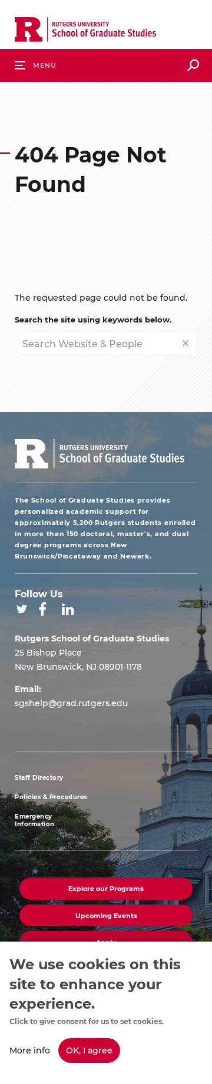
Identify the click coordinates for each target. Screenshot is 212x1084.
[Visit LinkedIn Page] (68, 609)
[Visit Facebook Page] (42, 609)
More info (29, 1050)
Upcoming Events (106, 915)
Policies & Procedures (51, 797)
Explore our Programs (106, 888)
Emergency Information (35, 820)
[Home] (85, 31)
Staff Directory (39, 778)
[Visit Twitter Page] (22, 609)
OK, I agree (89, 1050)
